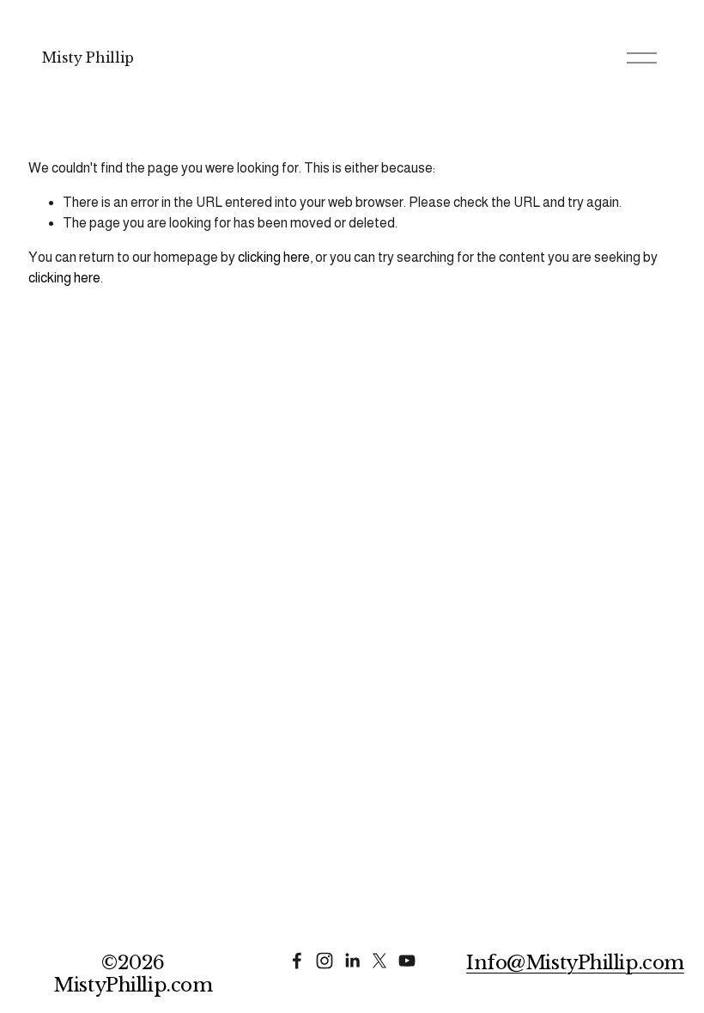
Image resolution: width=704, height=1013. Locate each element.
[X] (379, 960)
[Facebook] (297, 960)
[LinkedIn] (352, 960)
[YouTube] (407, 960)
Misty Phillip (88, 57)
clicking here (274, 257)
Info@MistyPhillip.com (575, 963)
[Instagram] (324, 960)
